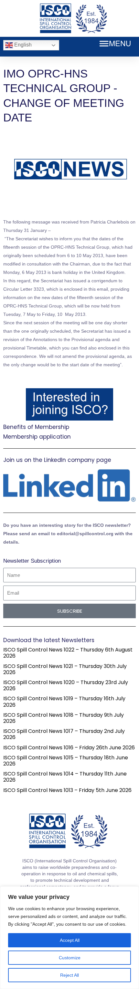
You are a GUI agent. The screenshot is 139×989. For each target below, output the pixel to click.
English (22, 44)
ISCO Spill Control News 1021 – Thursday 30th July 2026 (65, 669)
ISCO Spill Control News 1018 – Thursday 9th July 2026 (63, 718)
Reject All (69, 975)
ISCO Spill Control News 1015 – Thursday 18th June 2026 (65, 760)
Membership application (37, 437)
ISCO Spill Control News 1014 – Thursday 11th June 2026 (65, 777)
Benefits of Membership (36, 427)
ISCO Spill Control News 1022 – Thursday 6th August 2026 (68, 653)
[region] (69, 937)
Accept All (70, 940)
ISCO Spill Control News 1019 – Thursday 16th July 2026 (64, 701)
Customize (69, 957)
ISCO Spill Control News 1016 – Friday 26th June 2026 (69, 747)
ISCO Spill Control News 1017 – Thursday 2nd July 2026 (64, 734)
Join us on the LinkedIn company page (57, 460)
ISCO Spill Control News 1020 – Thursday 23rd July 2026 (65, 685)
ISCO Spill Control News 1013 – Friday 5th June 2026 (67, 790)
